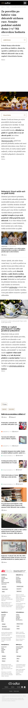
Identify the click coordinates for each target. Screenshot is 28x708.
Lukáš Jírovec (7, 40)
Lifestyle (3, 649)
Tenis (2, 621)
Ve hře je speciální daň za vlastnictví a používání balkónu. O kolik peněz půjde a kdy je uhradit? (20, 606)
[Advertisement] (14, 74)
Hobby (8, 7)
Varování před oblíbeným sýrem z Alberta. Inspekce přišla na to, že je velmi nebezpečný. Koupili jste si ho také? (9, 438)
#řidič (3, 591)
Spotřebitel (18, 581)
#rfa (18, 661)
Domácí (17, 577)
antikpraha (13, 287)
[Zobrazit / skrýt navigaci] (25, 3)
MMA (2, 620)
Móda (2, 651)
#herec (3, 661)
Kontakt (18, 687)
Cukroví (17, 614)
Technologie (18, 582)
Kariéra (12, 687)
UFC (17, 651)
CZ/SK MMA (18, 648)
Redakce (6, 687)
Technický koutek (5, 582)
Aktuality (3, 577)
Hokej (2, 618)
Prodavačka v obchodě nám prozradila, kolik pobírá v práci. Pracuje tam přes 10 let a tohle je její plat (9, 423)
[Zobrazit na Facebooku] (22, 687)
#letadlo (4, 656)
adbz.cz (3, 7)
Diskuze (13, 417)
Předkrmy (18, 617)
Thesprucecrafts (7, 141)
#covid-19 (19, 588)
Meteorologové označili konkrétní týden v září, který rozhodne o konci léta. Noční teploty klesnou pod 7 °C (7, 667)
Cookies (11, 691)
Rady (2, 581)
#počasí (4, 658)
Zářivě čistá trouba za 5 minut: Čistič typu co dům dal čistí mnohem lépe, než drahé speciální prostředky (9, 476)
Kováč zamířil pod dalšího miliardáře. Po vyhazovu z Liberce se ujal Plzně (6, 634)
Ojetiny (2, 579)
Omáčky (18, 616)
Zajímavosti (3, 584)
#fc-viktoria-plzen (6, 629)
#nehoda (4, 586)
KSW (17, 652)
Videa (17, 649)
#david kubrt (5, 589)
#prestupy (4, 626)
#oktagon (19, 656)
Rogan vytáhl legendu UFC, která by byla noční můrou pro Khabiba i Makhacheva (20, 672)
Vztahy (2, 652)
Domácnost (3, 646)
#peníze (4, 409)
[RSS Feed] (24, 687)
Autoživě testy (4, 578)
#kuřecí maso (20, 623)
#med (18, 628)
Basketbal (3, 614)
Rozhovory (18, 579)
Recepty (18, 618)
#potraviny (19, 591)
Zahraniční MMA (19, 646)
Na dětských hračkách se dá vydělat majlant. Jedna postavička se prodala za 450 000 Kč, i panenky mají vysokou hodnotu (13, 250)
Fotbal (2, 617)
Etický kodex (16, 691)
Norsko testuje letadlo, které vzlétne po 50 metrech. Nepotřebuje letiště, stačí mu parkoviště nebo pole (6, 598)
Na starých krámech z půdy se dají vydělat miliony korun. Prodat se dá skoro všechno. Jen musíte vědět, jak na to (14, 531)
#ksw (18, 658)
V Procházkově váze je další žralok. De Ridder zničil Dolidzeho (20, 666)
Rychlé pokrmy (19, 620)
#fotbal (3, 624)
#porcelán (11, 409)
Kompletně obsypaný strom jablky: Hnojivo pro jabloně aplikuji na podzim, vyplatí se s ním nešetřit (13, 452)
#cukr (18, 626)
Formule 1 (3, 616)
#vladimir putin (20, 586)
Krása (2, 648)
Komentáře (18, 578)
